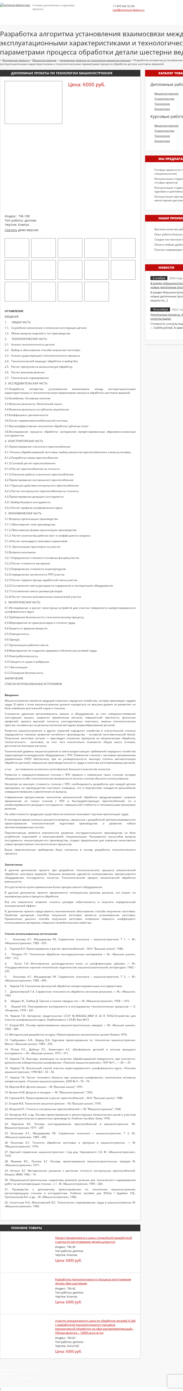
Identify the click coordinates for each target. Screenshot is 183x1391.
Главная (7, 17)
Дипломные (30, 17)
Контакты (162, 17)
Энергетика (162, 109)
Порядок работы (112, 17)
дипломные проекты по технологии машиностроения (61, 73)
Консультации (80, 17)
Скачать (11, 230)
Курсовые (54, 17)
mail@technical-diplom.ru (128, 10)
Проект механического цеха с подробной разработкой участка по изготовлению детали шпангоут (93, 1240)
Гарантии (140, 17)
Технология (162, 104)
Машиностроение (166, 93)
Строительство (164, 99)
